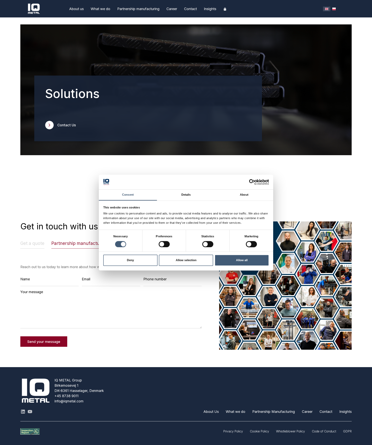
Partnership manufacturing (138, 9)
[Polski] (334, 9)
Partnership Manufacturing (273, 412)
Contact (190, 9)
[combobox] (326, 9)
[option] (334, 9)
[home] (43, 8)
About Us (211, 412)
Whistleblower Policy (290, 431)
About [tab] (244, 194)
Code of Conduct (324, 431)
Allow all (242, 260)
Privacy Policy (233, 431)
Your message (31, 292)
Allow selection (186, 260)
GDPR (347, 431)
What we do (100, 9)
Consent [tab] (128, 194)
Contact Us (66, 125)
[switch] (164, 244)
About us (76, 9)
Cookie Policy (259, 431)
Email (86, 279)
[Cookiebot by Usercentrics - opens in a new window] (252, 182)
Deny (130, 260)
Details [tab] (186, 194)
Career (171, 9)
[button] (76, 9)
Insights (210, 9)
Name (25, 279)
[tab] (32, 243)
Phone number (155, 279)
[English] (326, 9)
